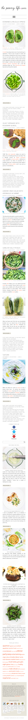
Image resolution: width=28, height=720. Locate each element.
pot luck (8, 242)
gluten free (12, 414)
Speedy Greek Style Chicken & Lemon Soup (20, 709)
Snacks (15, 108)
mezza (12, 418)
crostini (18, 112)
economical (5, 344)
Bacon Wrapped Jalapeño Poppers (16, 707)
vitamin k (12, 243)
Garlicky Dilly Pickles (11, 248)
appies (11, 646)
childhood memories (19, 341)
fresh (17, 115)
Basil (22, 150)
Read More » (6, 103)
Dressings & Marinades (8, 406)
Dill (7, 283)
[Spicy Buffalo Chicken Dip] (14, 539)
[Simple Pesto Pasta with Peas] (22, 703)
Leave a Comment (21, 24)
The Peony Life (14, 6)
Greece (20, 384)
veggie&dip (16, 421)
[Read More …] (18, 696)
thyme (16, 675)
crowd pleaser (7, 651)
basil (18, 176)
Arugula (12, 47)
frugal (8, 345)
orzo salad (22, 241)
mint (6, 117)
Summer (4, 339)
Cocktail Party (18, 107)
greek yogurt (10, 416)
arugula (17, 111)
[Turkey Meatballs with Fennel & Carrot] (8, 703)
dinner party (10, 180)
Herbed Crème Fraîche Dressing (14, 470)
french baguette (11, 115)
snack (4, 285)
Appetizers (11, 107)
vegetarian (15, 119)
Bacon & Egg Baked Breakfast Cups (14, 511)
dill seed (13, 342)
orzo (17, 241)
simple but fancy (17, 673)
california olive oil (11, 177)
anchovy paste (13, 176)
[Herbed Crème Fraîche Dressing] (14, 458)
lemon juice (16, 116)
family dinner (15, 657)
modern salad (12, 241)
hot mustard (20, 181)
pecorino (21, 117)
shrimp (18, 242)
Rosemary (16, 150)
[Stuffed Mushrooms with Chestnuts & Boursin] (14, 571)
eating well (21, 342)
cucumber (5, 342)
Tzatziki (6, 355)
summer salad (6, 243)
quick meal (9, 119)
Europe (20, 412)
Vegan (8, 339)
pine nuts (13, 185)
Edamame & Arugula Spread (14, 22)
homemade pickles (12, 346)
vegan (8, 350)
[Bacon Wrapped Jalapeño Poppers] (15, 703)
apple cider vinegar (14, 340)
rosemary (19, 185)
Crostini (4, 52)
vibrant (20, 119)
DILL (12, 280)
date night (13, 651)
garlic (21, 115)
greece (17, 414)
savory (4, 187)
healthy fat (17, 416)
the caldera (10, 396)
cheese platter (15, 159)
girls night (5, 116)
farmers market (13, 344)
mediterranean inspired (8, 184)
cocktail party (11, 112)
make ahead (14, 183)
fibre (4, 238)
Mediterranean (21, 183)
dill (21, 237)
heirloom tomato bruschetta (10, 63)
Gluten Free (18, 337)
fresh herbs (16, 413)
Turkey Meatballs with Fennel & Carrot (9, 708)
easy (15, 180)
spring (22, 242)
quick (10, 671)
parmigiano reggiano (13, 117)
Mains (10, 235)
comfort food (12, 648)
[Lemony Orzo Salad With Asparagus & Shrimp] (4, 703)
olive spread (18, 184)
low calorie (19, 290)
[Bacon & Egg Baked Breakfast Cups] (14, 498)
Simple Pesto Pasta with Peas (23, 708)
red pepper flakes (10, 349)
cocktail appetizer (7, 179)
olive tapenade (11, 154)
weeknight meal (19, 243)
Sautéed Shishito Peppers (14, 626)
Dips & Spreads (18, 405)
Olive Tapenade (7, 150)
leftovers (4, 666)
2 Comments (19, 195)
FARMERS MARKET (7, 280)
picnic (4, 119)
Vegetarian (5, 110)
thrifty (4, 350)
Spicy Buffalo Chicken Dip (14, 552)
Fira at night (6, 413)
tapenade (9, 187)
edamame (7, 93)
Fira (23, 412)
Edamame (5, 47)
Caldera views (8, 410)
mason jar (5, 348)
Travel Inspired (12, 175)
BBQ (11, 213)
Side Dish (10, 108)
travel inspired (15, 187)
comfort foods (19, 648)
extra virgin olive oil (8, 181)
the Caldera (16, 420)
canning (11, 341)
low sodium (22, 239)
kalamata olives (6, 183)
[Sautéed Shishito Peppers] (14, 613)
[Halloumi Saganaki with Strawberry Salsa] (11, 703)
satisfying (9, 673)
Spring (18, 108)
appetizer (11, 111)
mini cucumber (11, 348)
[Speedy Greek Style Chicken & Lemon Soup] (19, 703)
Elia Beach (8, 412)
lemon (7, 666)
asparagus (12, 237)
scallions (13, 242)
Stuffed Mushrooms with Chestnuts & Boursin (14, 584)
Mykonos (19, 418)
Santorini (17, 392)
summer (21, 349)
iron (18, 238)
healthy (11, 116)
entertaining (14, 113)
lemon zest (16, 239)
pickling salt (19, 348)
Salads (14, 235)
